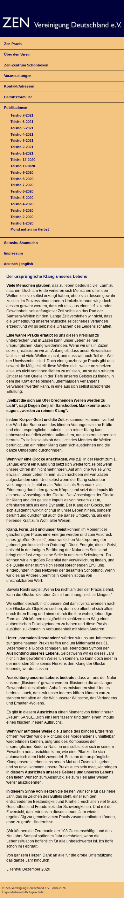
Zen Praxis (13, 44)
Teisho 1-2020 (21, 223)
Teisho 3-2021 (21, 140)
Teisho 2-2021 (21, 147)
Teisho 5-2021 (21, 128)
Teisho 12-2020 (22, 160)
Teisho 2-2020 (21, 217)
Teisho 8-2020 (21, 179)
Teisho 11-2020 (22, 166)
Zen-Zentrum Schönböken (26, 65)
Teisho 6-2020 (21, 191)
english (27, 264)
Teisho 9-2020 (21, 172)
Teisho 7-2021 (21, 115)
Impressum (13, 253)
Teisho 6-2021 (21, 122)
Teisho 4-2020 (21, 204)
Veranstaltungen (17, 76)
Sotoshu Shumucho (21, 243)
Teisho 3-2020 (21, 210)
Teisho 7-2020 (21, 185)
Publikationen (15, 108)
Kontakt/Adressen (19, 86)
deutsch (11, 264)
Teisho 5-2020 (21, 198)
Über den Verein (17, 54)
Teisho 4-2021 (21, 134)
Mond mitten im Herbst (29, 229)
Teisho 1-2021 (21, 153)
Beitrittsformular (18, 97)
